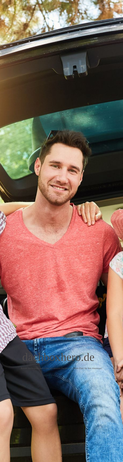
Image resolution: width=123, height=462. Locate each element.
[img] (61, 231)
